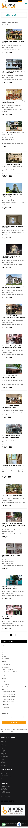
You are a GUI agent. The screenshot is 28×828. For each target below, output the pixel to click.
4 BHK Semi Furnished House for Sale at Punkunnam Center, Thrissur (13, 316)
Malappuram (3, 753)
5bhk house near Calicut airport (12, 495)
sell (4, 654)
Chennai (2, 763)
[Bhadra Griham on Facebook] (2, 801)
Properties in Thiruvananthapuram (10, 109)
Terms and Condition (5, 792)
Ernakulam (3, 742)
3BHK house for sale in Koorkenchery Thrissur (9, 587)
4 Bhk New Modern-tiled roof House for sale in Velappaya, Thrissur (13, 286)
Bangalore (3, 762)
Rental (5, 648)
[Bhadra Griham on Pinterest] (12, 801)
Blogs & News (4, 789)
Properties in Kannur (9, 696)
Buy (4, 652)
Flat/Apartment (6, 202)
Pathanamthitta (4, 756)
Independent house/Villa (8, 47)
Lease (5, 656)
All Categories (7, 664)
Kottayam (3, 750)
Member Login (4, 1)
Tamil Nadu (5, 707)
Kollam (2, 748)
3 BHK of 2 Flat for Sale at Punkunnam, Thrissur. (10, 406)
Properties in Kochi (16, 202)
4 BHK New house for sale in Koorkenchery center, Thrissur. (12, 165)
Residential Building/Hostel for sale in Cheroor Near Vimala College (13, 346)
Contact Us (3, 788)
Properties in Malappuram (9, 502)
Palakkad (3, 754)
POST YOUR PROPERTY (15, 1)
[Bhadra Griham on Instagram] (10, 801)
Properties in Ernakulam (8, 49)
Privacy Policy (4, 791)
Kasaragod (3, 745)
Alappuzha (3, 741)
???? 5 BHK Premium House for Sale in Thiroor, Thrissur (13, 71)
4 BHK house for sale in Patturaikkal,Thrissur (9, 376)
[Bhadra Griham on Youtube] (7, 801)
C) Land (6, 675)
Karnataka (5, 687)
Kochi (2, 747)
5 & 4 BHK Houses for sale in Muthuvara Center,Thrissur (11, 436)
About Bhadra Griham (5, 786)
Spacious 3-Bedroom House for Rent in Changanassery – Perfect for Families (13, 525)
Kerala (15, 49)
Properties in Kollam (9, 701)
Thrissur (2, 759)
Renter (5, 650)
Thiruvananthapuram (5, 757)
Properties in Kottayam (8, 533)
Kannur (2, 744)
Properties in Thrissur (8, 79)
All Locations (7, 681)
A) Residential (6, 667)
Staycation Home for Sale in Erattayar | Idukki (11, 256)
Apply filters (14, 722)
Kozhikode (3, 751)
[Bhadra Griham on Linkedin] (5, 801)
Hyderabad (7, 684)
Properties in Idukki (7, 264)
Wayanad (3, 760)
